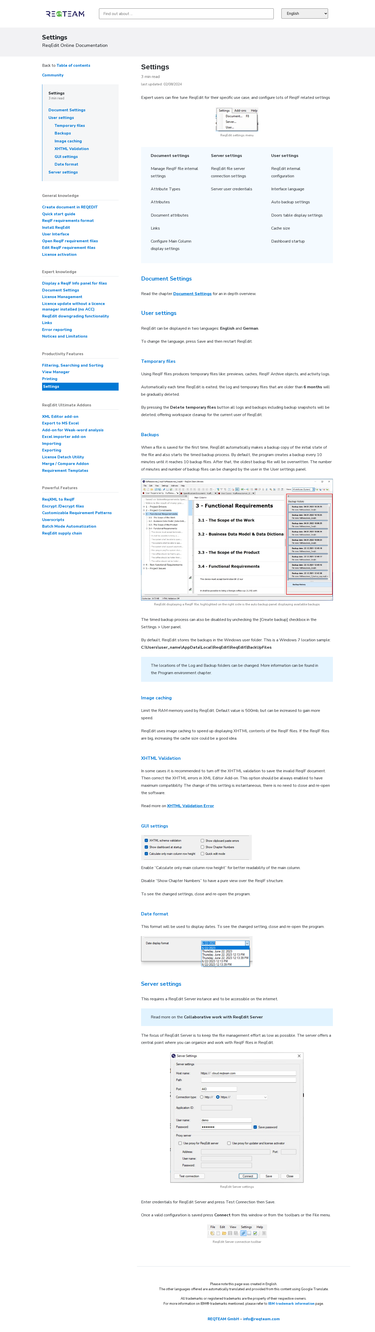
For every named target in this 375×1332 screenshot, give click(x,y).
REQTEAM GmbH (223, 1319)
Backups (63, 133)
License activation (59, 254)
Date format (66, 164)
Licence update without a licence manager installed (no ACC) (73, 306)
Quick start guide (58, 214)
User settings (61, 117)
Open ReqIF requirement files (70, 241)
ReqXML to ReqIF (58, 499)
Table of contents (73, 65)
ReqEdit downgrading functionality (75, 316)
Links (47, 322)
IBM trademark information (291, 1303)
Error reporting (57, 329)
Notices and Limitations (65, 336)
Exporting (51, 450)
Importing (51, 443)
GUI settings (66, 156)
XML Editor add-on (60, 416)
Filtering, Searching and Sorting (72, 365)
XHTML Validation (72, 148)
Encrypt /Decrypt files (63, 506)
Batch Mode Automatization (69, 526)
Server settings (63, 172)
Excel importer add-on (64, 436)
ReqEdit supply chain (62, 533)
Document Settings (66, 110)
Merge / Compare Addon (65, 463)
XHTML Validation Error (190, 806)
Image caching (68, 141)
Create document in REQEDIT (70, 207)
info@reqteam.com (261, 1319)
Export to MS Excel (60, 423)
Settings (56, 93)
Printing (49, 378)
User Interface (55, 234)
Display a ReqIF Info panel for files (74, 283)
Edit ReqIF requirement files (68, 247)
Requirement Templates (65, 470)
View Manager (56, 372)
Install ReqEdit (56, 227)
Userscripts (53, 519)
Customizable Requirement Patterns (77, 512)
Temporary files (70, 125)
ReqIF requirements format (68, 220)
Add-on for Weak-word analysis (73, 430)
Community (53, 75)
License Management (62, 296)
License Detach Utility (63, 457)
